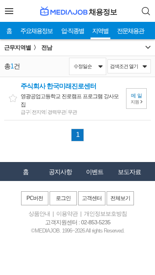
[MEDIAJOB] (63, 11)
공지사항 (60, 171)
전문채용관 (130, 30)
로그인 (63, 198)
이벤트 (94, 171)
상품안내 (39, 213)
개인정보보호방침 (105, 213)
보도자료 (129, 171)
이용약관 (67, 213)
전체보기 (120, 198)
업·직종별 (72, 30)
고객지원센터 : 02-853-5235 (77, 222)
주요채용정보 (36, 30)
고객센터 (92, 198)
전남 (46, 47)
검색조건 (124, 66)
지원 (137, 98)
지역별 (100, 30)
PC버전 (34, 198)
